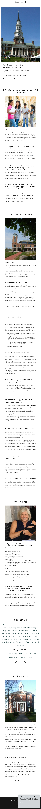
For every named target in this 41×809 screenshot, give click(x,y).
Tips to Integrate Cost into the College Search (15, 75)
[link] (20, 0)
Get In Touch (20, 662)
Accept (29, 805)
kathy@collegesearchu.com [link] (20, 657)
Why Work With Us (9, 79)
